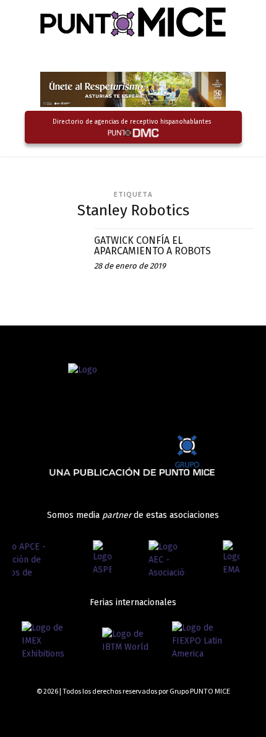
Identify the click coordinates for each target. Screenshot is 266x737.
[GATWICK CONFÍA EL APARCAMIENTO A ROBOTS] (48, 264)
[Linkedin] (227, 714)
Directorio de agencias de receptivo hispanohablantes (132, 122)
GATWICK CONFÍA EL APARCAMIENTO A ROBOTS (152, 246)
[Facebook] (183, 714)
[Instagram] (205, 714)
